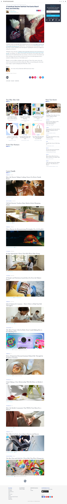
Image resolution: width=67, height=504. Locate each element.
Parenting (8, 301)
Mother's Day (8, 379)
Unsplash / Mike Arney (13, 73)
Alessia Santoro (10, 271)
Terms (52, 13)
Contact (9, 495)
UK (30, 489)
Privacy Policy (55, 13)
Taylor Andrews (10, 427)
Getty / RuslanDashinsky (17, 297)
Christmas (17, 80)
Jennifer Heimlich (10, 247)
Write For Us (10, 489)
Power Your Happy (22, 489)
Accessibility (10, 490)
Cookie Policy (10, 499)
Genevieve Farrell (10, 476)
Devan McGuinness (10, 323)
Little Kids (8, 80)
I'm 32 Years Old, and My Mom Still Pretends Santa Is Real (22, 68)
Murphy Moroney (13, 11)
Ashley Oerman (9, 401)
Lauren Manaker (10, 297)
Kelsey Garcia (9, 375)
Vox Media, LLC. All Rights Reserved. (35, 501)
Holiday (12, 80)
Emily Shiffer (9, 349)
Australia (31, 490)
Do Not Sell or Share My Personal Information (13, 497)
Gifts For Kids (8, 327)
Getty (15, 247)
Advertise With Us (11, 491)
